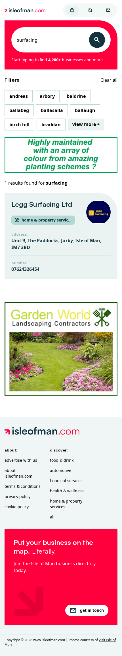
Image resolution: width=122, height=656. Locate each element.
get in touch (92, 610)
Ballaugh (85, 110)
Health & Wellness (67, 490)
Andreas (18, 96)
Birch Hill (19, 124)
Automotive (60, 470)
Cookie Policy (17, 506)
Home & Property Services (66, 503)
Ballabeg (19, 110)
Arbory (47, 96)
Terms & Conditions (23, 486)
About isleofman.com (18, 473)
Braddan (51, 124)
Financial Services (66, 480)
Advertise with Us (21, 460)
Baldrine (76, 96)
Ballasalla (52, 110)
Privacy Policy (17, 496)
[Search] (97, 40)
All (52, 517)
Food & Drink (61, 460)
